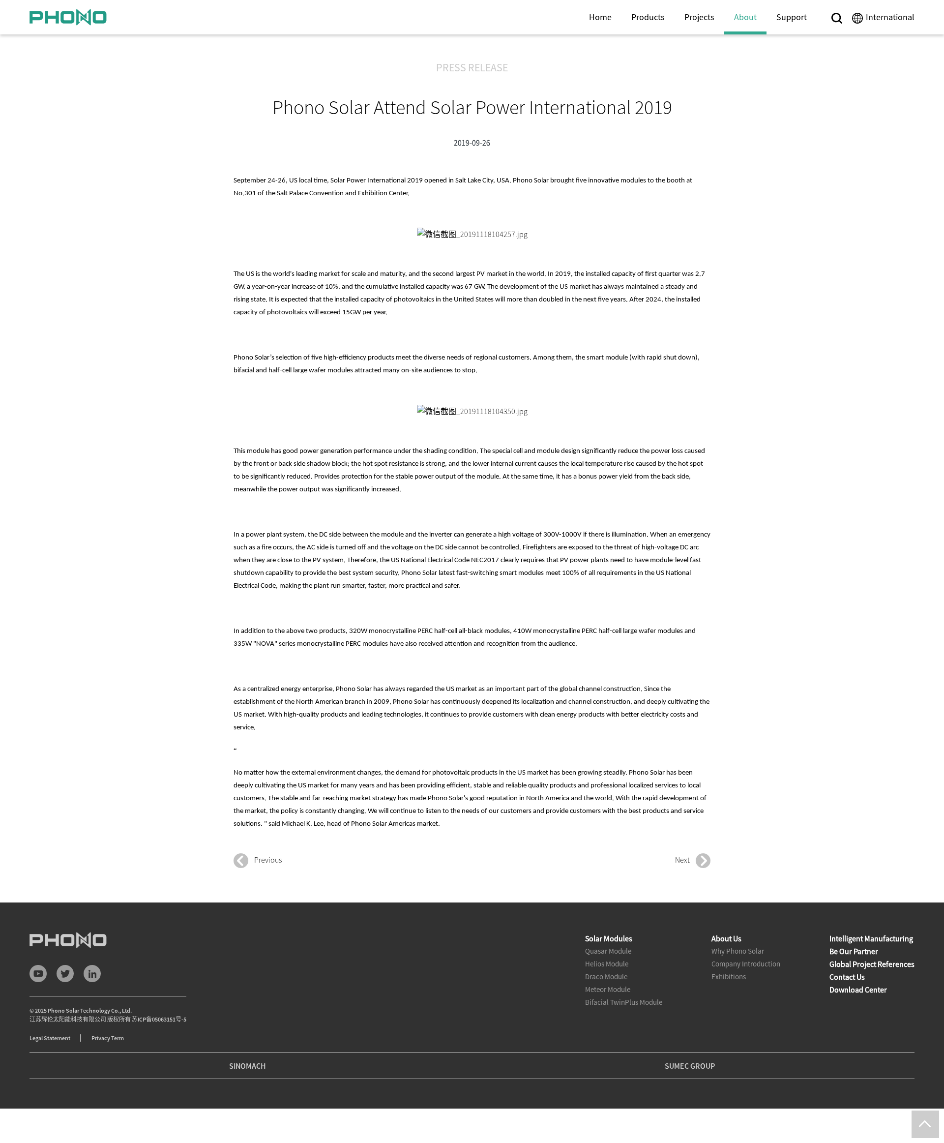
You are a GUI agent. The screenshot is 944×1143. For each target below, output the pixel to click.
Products (648, 17)
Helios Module (606, 963)
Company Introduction (745, 963)
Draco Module (606, 976)
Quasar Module (608, 951)
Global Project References (871, 964)
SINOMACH (247, 1066)
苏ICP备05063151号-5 (159, 1019)
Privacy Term (107, 1038)
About (745, 17)
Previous (265, 860)
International (890, 17)
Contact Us (847, 977)
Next (685, 860)
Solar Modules (608, 938)
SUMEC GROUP (690, 1066)
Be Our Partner (853, 951)
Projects (699, 17)
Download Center (858, 989)
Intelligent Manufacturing (871, 938)
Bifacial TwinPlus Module (623, 1002)
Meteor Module (607, 989)
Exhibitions (728, 976)
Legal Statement (50, 1038)
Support (791, 17)
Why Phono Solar (737, 951)
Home (600, 17)
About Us (726, 938)
